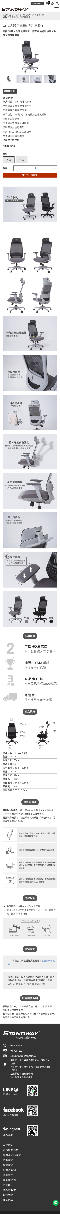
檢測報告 (8, 1185)
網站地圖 (8, 1200)
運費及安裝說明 (12, 1155)
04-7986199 (16, 1045)
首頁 (5, 15)
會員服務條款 (11, 1150)
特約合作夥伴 (37, 4)
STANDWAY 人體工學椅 (31, 15)
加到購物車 (32, 175)
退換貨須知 (9, 1170)
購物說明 (8, 1165)
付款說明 (8, 1160)
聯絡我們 (8, 1195)
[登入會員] (52, 3)
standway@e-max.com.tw (23, 1056)
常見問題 (8, 1145)
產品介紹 (13, 15)
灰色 (21, 159)
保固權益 (8, 1175)
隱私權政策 (9, 1190)
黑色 (8, 159)
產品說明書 (9, 1180)
